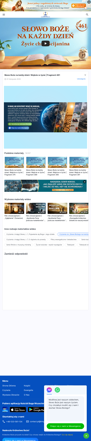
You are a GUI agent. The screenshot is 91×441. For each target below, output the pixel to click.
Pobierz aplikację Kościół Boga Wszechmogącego (28, 403)
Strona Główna (9, 385)
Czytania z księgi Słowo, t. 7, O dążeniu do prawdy (26, 239)
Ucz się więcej (67, 435)
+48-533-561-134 (14, 421)
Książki (27, 385)
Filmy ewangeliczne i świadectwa (63, 239)
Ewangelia (28, 390)
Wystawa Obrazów (10, 395)
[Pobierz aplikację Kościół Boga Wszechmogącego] (5, 409)
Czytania (6, 390)
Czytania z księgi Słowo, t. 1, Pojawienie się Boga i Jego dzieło (30, 234)
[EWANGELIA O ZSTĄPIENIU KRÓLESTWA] (45, 14)
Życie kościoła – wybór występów (49, 245)
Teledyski (70, 245)
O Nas (26, 395)
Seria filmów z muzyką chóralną (18, 245)
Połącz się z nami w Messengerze (65, 426)
